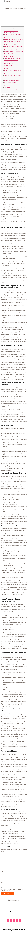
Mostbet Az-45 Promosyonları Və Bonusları (13, 39)
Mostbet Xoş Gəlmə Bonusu (10, 32)
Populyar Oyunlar (8, 65)
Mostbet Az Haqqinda (9, 43)
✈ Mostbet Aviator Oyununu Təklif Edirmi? (13, 51)
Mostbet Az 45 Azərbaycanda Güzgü (12, 90)
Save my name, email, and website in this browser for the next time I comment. (13, 890)
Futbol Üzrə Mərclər (8, 53)
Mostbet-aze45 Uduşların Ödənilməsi (12, 80)
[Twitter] (11, 920)
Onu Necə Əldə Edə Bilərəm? (10, 84)
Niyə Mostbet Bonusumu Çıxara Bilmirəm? (13, 46)
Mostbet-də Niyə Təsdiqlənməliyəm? (12, 56)
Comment (3, 854)
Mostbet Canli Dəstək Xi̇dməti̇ (11, 44)
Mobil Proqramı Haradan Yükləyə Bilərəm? (13, 48)
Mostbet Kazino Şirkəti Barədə (11, 31)
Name (2, 871)
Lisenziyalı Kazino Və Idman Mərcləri (12, 41)
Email (2, 877)
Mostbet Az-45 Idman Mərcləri (11, 49)
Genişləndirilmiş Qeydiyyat (10, 82)
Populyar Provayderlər (9, 85)
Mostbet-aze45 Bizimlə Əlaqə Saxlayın (12, 89)
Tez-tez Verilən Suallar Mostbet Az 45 (12, 75)
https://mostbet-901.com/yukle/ (8, 224)
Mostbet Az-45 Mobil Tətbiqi (10, 54)
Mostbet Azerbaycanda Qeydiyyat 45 (12, 70)
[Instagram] (14, 920)
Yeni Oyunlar (7, 87)
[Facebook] (8, 920)
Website (2, 882)
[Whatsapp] (17, 920)
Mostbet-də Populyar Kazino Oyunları (12, 34)
